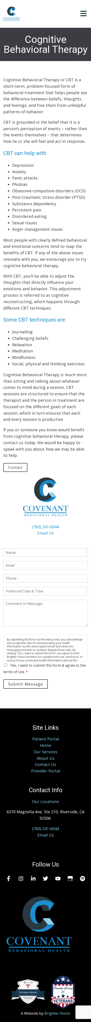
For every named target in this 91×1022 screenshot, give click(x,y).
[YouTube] (57, 878)
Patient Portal (45, 739)
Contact (15, 467)
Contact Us (45, 764)
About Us (46, 758)
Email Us (45, 533)
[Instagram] (20, 878)
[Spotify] (82, 878)
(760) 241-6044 (45, 526)
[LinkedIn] (33, 878)
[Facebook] (8, 878)
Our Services (45, 751)
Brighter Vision (57, 1013)
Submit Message (25, 684)
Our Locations (45, 801)
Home (45, 745)
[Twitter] (45, 878)
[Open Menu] (83, 14)
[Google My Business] (70, 878)
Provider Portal (45, 770)
